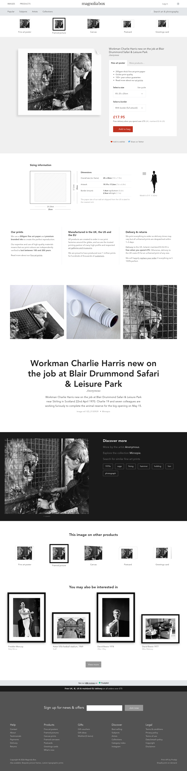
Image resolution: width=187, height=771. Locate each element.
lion (169, 466)
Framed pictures (51, 732)
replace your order (148, 258)
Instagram (116, 746)
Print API (164, 760)
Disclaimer (150, 746)
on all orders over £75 (93, 688)
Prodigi (174, 760)
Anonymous (114, 55)
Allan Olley (101, 649)
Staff (54, 649)
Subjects (23, 11)
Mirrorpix (135, 453)
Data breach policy (154, 739)
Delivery (129, 247)
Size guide (142, 87)
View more (93, 664)
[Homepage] (93, 4)
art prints (139, 80)
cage (119, 466)
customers (99, 256)
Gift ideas (82, 732)
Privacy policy (152, 732)
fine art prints (36, 255)
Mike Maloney (147, 649)
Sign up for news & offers (64, 707)
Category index (119, 743)
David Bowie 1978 (105, 646)
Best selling (117, 729)
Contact (13, 729)
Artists (35, 11)
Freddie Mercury (15, 646)
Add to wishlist (119, 142)
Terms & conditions (154, 729)
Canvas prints (50, 736)
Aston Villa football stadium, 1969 (68, 646)
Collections (48, 11)
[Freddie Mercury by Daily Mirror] (27, 618)
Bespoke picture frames (31, 763)
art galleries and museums (80, 248)
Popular (11, 11)
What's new (49, 750)
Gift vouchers (84, 729)
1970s (108, 466)
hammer (144, 466)
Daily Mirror (12, 649)
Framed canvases (52, 739)
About (13, 732)
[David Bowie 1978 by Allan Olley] (116, 618)
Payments (14, 739)
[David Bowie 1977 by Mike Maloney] (160, 629)
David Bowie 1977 (150, 646)
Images (11, 4)
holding (157, 466)
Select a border (120, 101)
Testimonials (15, 736)
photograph (110, 473)
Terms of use (151, 736)
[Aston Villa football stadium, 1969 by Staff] (71, 628)
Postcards (48, 743)
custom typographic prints (52, 763)
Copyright (150, 743)
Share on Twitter (137, 142)
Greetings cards (51, 746)
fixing (130, 466)
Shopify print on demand (167, 763)
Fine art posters (51, 729)
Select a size (129, 87)
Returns (13, 746)
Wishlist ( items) (85, 736)
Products (25, 4)
